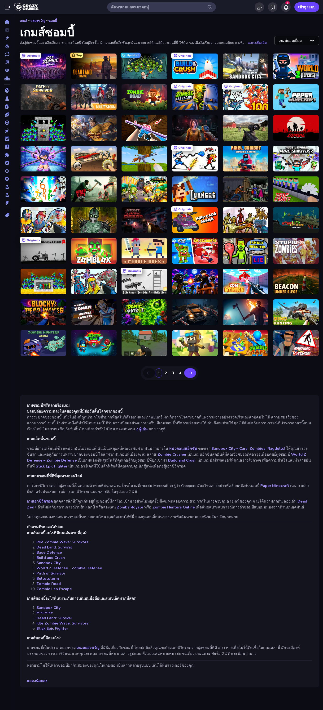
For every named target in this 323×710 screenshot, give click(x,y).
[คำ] (7, 139)
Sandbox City (48, 563)
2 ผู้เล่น (142, 429)
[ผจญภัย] (7, 163)
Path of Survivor (50, 573)
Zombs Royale (130, 507)
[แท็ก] (7, 215)
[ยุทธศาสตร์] (7, 179)
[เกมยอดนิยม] (7, 46)
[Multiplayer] (7, 70)
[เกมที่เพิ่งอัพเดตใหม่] (7, 54)
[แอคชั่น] (7, 203)
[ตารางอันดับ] (7, 78)
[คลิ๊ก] (7, 131)
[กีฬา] (7, 115)
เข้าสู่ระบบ (306, 7)
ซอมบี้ (52, 20)
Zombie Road (48, 583)
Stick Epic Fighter (51, 466)
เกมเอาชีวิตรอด (40, 501)
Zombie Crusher (172, 454)
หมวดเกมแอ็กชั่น (183, 448)
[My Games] (272, 7)
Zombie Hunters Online (173, 507)
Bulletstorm (47, 578)
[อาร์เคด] (7, 195)
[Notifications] (286, 7)
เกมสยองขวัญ (88, 647)
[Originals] (7, 62)
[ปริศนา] (7, 155)
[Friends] (259, 7)
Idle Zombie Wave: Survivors (62, 542)
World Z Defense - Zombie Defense (69, 568)
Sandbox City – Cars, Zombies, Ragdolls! (248, 448)
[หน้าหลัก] (7, 22)
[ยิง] (7, 171)
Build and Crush (182, 460)
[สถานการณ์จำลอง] (7, 187)
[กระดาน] (7, 98)
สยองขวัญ (38, 20)
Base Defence (49, 552)
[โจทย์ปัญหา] (7, 147)
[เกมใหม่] (7, 38)
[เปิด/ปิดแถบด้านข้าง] (7, 7)
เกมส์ (23, 20)
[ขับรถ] (7, 123)
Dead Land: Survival (54, 547)
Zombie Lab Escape (54, 589)
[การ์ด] (7, 107)
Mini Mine (44, 613)
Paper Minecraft (274, 485)
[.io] (7, 90)
